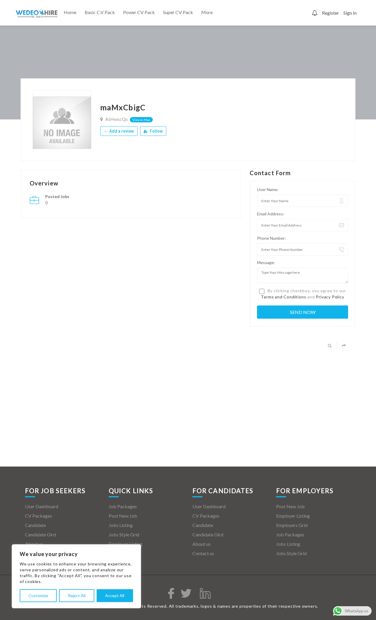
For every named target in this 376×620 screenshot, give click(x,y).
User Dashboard (41, 506)
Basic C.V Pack (100, 12)
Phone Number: (271, 238)
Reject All (76, 595)
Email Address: (270, 213)
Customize (38, 595)
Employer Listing (125, 544)
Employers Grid (124, 553)
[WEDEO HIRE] (37, 13)
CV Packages (38, 515)
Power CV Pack (139, 12)
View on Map (141, 119)
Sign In (350, 13)
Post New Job (123, 515)
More (207, 12)
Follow (156, 131)
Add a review (121, 131)
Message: (266, 262)
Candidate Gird (40, 534)
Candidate (35, 525)
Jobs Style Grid (124, 534)
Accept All (114, 595)
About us (34, 544)
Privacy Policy (330, 296)
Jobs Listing (121, 525)
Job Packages (123, 506)
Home (70, 12)
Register (330, 13)
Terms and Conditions (283, 296)
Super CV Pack (178, 12)
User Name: (267, 189)
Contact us (203, 553)
